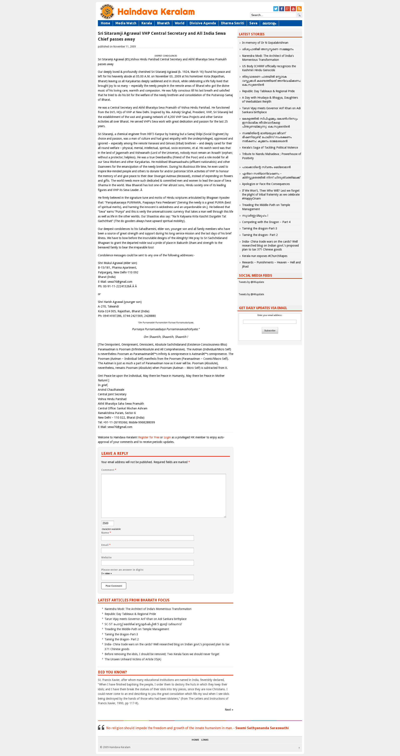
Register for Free (148, 437)
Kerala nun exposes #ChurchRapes (264, 256)
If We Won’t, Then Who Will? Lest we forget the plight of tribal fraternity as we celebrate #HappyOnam (271, 194)
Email (106, 545)
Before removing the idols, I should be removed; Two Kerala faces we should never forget (162, 654)
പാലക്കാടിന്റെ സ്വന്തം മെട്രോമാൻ (266, 167)
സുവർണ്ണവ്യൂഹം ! (255, 215)
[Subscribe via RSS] (299, 10)
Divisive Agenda (203, 23)
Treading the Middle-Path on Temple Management (137, 629)
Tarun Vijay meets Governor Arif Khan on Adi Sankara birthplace (145, 619)
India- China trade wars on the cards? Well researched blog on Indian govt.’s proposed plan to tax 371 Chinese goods (270, 245)
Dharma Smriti (232, 23)
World (179, 23)
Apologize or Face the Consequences (266, 184)
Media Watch (125, 23)
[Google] (287, 10)
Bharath (163, 23)
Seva (253, 23)
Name (106, 532)
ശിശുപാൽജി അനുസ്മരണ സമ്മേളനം (268, 49)
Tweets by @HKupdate (251, 282)
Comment (108, 469)
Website (106, 557)
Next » (229, 709)
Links (205, 740)
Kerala (146, 23)
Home (105, 23)
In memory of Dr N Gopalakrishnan (265, 42)
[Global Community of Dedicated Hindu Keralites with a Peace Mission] (147, 19)
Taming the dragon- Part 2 (122, 639)
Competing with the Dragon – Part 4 (266, 222)
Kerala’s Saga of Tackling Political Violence (270, 147)
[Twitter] (275, 10)
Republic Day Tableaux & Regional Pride (130, 614)
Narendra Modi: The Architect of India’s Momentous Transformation (148, 609)
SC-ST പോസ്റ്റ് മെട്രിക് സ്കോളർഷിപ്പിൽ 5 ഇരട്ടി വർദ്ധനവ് (143, 624)
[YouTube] (293, 10)
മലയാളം (269, 23)
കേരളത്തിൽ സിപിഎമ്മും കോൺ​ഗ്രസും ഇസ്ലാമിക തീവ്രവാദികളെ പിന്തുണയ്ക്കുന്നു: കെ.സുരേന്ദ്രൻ (270, 122)
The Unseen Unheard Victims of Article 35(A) (133, 659)
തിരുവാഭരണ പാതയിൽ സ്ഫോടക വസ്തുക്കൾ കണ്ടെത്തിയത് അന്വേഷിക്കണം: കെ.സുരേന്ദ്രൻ (271, 80)
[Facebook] (281, 10)
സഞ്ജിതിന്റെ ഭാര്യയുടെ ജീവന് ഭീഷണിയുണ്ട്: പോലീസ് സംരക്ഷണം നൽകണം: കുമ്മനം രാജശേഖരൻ (267, 137)
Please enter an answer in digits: (122, 569)
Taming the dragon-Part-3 (121, 634)
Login (167, 437)
